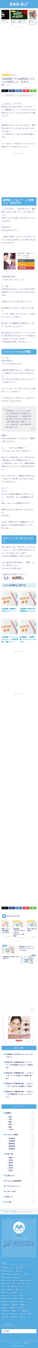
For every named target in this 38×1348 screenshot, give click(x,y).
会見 (23, 1298)
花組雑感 (21, 1138)
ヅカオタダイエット (19, 1186)
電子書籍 (7, 1316)
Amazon (22, 264)
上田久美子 (7, 1298)
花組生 (21, 1157)
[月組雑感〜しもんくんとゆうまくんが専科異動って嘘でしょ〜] (10, 635)
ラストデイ (18, 1292)
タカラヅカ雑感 (6, 74)
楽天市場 (22, 268)
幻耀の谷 (7, 1304)
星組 (21, 1124)
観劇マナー (16, 1310)
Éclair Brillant (8, 1277)
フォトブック (8, 1292)
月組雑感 (21, 1141)
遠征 (23, 1313)
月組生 (21, 1160)
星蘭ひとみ (25, 1304)
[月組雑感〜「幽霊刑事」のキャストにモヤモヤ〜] (28, 635)
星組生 (21, 1165)
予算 (16, 1298)
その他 (21, 1129)
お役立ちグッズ (19, 1277)
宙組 (21, 1127)
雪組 (21, 1122)
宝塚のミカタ (25, 1301)
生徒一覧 (19, 1154)
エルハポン (7, 1283)
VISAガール (29, 1274)
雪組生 (21, 1162)
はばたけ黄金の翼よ (27, 1280)
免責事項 (26, 1342)
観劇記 (20, 1113)
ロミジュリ (25, 1295)
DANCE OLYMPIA (9, 1271)
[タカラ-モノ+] (19, 6)
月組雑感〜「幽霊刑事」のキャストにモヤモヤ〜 (28, 639)
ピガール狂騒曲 (8, 1289)
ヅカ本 (15, 1286)
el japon (20, 1271)
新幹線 (15, 1304)
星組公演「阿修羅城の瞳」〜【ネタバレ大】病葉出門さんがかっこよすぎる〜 (19, 1094)
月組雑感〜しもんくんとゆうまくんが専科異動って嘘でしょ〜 (10, 639)
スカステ (27, 1283)
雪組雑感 (21, 1143)
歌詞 (14, 1307)
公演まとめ (19, 1175)
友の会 (31, 1298)
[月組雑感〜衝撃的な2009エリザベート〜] (10, 606)
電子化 (31, 1313)
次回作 (6, 1307)
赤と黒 (6, 1313)
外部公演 (14, 1301)
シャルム (17, 1283)
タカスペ (7, 1286)
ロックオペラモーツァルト (11, 1295)
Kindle (22, 261)
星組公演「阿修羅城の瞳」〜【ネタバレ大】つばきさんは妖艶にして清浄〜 (19, 1085)
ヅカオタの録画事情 (19, 1181)
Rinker (27, 257)
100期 (20, 1267)
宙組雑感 (21, 1149)
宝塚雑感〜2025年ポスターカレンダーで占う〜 (20, 1056)
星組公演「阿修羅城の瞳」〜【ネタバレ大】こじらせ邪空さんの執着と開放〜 (19, 1075)
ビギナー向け (19, 1191)
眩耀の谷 (7, 1310)
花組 (21, 1117)
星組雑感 (21, 1146)
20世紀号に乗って (9, 1267)
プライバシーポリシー (15, 1342)
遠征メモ (19, 1197)
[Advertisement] (19, 52)
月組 (21, 1119)
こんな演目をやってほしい (11, 1280)
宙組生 (21, 1168)
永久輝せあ (23, 1307)
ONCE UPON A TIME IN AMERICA (13, 1274)
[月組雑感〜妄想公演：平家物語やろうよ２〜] (28, 606)
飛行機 (15, 1316)
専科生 (21, 1170)
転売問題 (15, 1313)
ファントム (20, 1289)
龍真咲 (24, 1316)
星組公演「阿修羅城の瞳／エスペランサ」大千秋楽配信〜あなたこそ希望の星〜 (19, 1064)
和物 (5, 1301)
